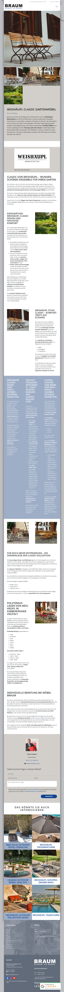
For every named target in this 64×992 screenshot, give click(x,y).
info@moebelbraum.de (33, 763)
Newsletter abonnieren (39, 937)
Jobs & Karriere (9, 940)
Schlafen (8, 937)
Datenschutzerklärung (34, 789)
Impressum (9, 942)
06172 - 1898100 (55, 1)
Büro (7, 935)
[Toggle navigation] (56, 6)
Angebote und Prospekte (40, 931)
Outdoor (37, 718)
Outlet (35, 938)
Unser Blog (36, 935)
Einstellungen (9, 946)
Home (35, 929)
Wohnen (8, 929)
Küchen (8, 931)
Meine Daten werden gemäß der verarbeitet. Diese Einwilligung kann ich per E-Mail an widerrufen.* (32, 790)
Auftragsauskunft (38, 933)
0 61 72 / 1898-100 (32, 760)
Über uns (8, 938)
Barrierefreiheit (9, 948)
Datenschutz (9, 944)
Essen (7, 933)
